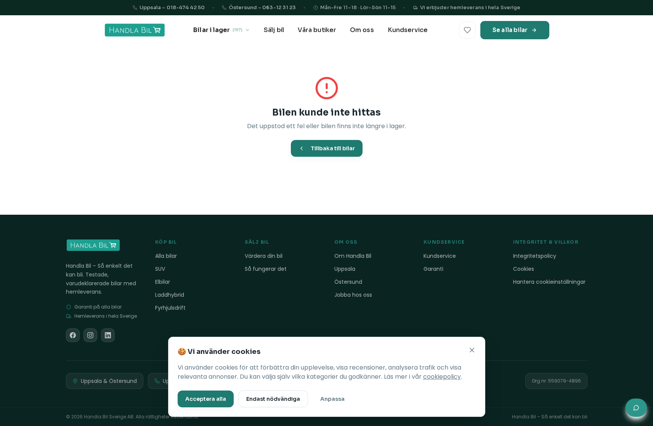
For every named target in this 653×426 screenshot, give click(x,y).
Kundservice (408, 30)
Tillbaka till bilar (333, 148)
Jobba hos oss (353, 295)
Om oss (362, 30)
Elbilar (162, 282)
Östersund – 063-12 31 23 (262, 7)
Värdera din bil (263, 256)
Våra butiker (317, 30)
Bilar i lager (217, 30)
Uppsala (344, 269)
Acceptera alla (205, 398)
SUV (160, 269)
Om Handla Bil (352, 256)
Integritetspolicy (534, 256)
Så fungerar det (266, 269)
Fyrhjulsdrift (170, 308)
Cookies (523, 269)
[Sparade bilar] (467, 30)
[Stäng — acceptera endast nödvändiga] (472, 350)
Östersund (348, 282)
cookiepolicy (442, 376)
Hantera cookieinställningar (549, 282)
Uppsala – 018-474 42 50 (172, 7)
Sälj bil (274, 30)
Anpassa (332, 398)
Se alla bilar (510, 30)
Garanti (433, 269)
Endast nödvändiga (273, 398)
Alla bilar (166, 256)
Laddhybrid (169, 295)
